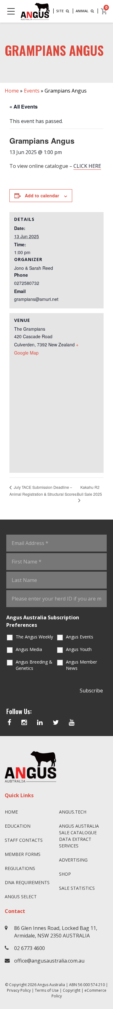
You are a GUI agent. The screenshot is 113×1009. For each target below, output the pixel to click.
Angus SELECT (21, 897)
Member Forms (22, 854)
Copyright (71, 990)
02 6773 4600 (29, 948)
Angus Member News (81, 665)
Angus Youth (79, 649)
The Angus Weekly (34, 637)
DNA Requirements (27, 882)
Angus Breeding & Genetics (34, 665)
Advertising (73, 860)
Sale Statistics (77, 888)
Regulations (20, 868)
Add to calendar (42, 195)
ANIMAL (82, 10)
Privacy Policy (19, 990)
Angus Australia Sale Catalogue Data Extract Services (79, 836)
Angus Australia (51, 984)
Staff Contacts (24, 840)
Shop (65, 874)
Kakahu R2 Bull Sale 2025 (89, 490)
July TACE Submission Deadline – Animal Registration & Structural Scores (43, 490)
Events (32, 90)
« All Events (23, 106)
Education (17, 826)
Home (12, 90)
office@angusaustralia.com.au (49, 960)
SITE (60, 10)
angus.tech (72, 812)
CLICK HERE (87, 166)
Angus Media (29, 649)
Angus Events (79, 637)
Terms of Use (47, 990)
